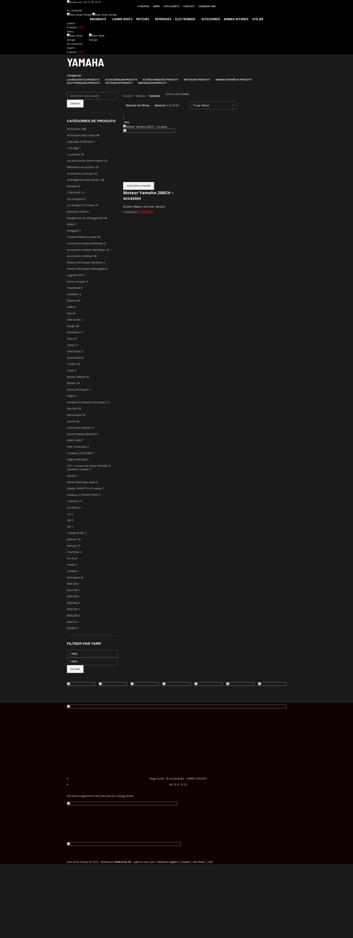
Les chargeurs (75, 199)
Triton (70, 370)
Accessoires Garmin (78, 427)
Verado (71, 564)
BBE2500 (72, 615)
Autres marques (76, 281)
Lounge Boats (75, 533)
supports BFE (75, 275)
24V (69, 520)
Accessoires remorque (80, 173)
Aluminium (73, 332)
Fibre (70, 338)
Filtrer (75, 669)
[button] (138, 186)
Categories (74, 75)
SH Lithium (73, 507)
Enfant (71, 224)
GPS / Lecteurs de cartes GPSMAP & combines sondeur (88, 467)
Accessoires (74, 129)
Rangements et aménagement (85, 218)
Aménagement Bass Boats (83, 180)
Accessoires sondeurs (80, 256)
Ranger (71, 326)
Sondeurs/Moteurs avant (82, 237)
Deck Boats (74, 351)
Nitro (70, 313)
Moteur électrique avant (81, 482)
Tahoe (71, 345)
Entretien (72, 186)
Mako (70, 307)
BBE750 (71, 622)
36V (69, 526)
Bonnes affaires (76, 377)
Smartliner (73, 294)
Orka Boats (74, 319)
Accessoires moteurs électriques (86, 249)
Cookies (185, 862)
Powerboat (73, 288)
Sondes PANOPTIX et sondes (84, 488)
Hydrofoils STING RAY (80, 141)
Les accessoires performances (85, 160)
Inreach (71, 475)
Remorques (74, 577)
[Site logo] (79, 14)
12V (69, 514)
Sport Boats (74, 358)
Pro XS (71, 558)
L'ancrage (73, 148)
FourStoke (73, 552)
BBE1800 (72, 603)
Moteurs (72, 539)
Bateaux (72, 300)
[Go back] (62, 63)
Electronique (74, 415)
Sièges (71, 396)
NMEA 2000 (74, 440)
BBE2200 (72, 609)
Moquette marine (77, 211)
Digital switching (76, 459)
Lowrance (73, 501)
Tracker (71, 364)
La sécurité (73, 154)
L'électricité (73, 192)
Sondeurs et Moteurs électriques (86, 402)
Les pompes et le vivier (80, 205)
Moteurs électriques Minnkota (85, 262)
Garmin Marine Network (81, 434)
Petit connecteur (77, 446)
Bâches (71, 383)
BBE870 (71, 628)
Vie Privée (199, 862)
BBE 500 (72, 583)
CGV (210, 862)
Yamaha (72, 571)
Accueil (127, 96)
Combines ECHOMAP (79, 453)
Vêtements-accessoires (81, 167)
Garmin (71, 421)
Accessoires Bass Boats (81, 135)
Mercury (72, 545)
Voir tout (72, 408)
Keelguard (73, 230)
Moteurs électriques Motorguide (86, 268)
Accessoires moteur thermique (85, 243)
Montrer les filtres (137, 105)
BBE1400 (72, 596)
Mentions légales (168, 862)
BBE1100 (72, 590)
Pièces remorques (77, 389)
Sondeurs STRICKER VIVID (82, 495)
